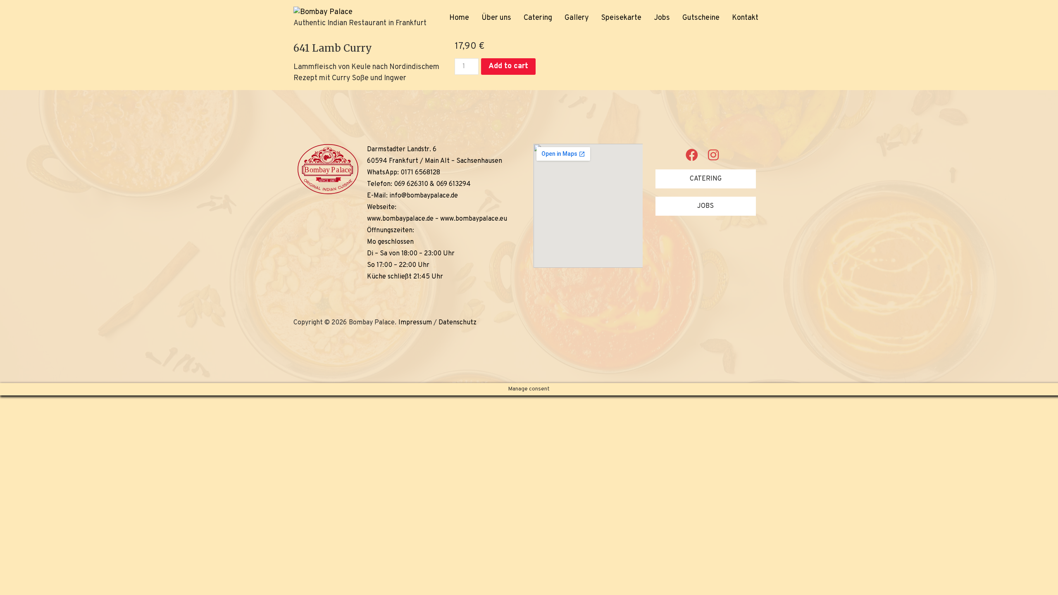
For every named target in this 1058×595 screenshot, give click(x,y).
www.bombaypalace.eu (473, 219)
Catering (538, 18)
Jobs (662, 18)
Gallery (577, 18)
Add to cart (508, 66)
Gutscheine (701, 18)
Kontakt (745, 18)
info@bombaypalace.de (423, 196)
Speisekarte (621, 18)
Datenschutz (457, 323)
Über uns (496, 18)
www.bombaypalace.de (400, 219)
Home (459, 18)
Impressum (415, 323)
